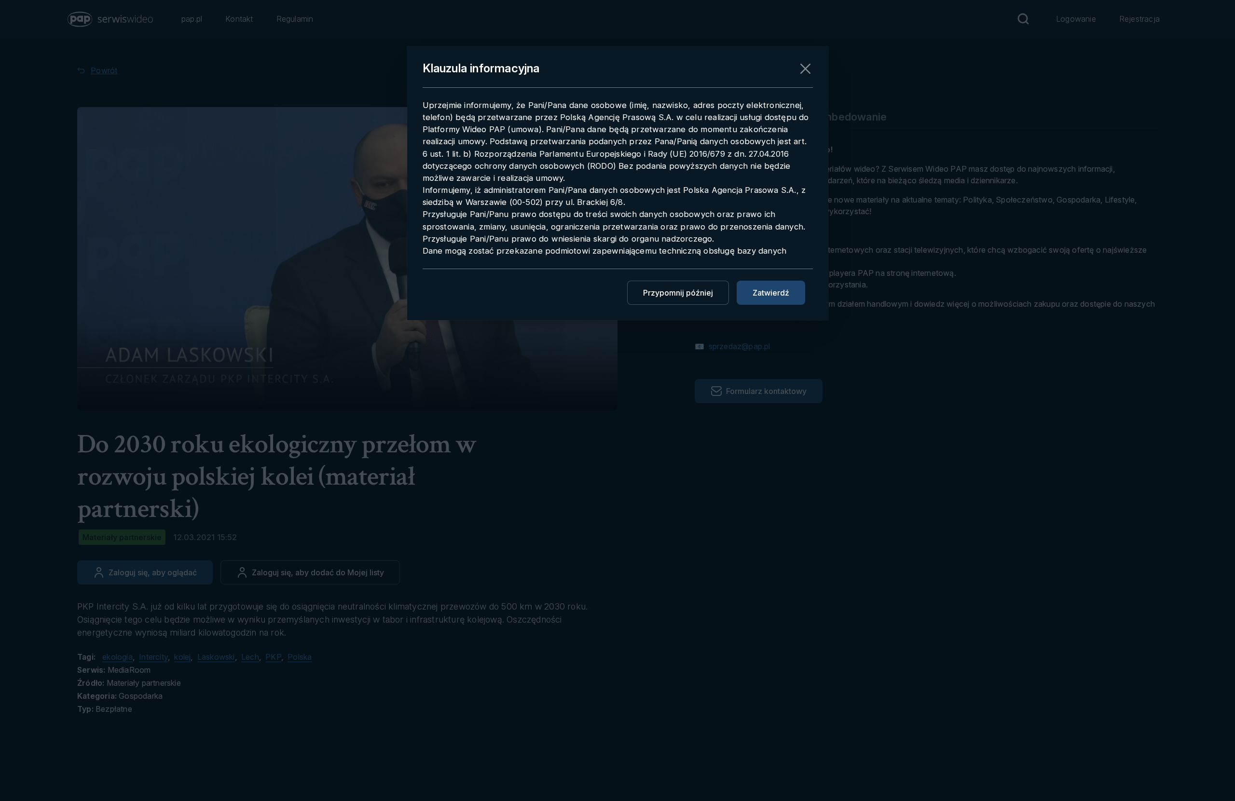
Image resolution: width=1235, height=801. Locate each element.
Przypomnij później (678, 293)
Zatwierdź (771, 293)
